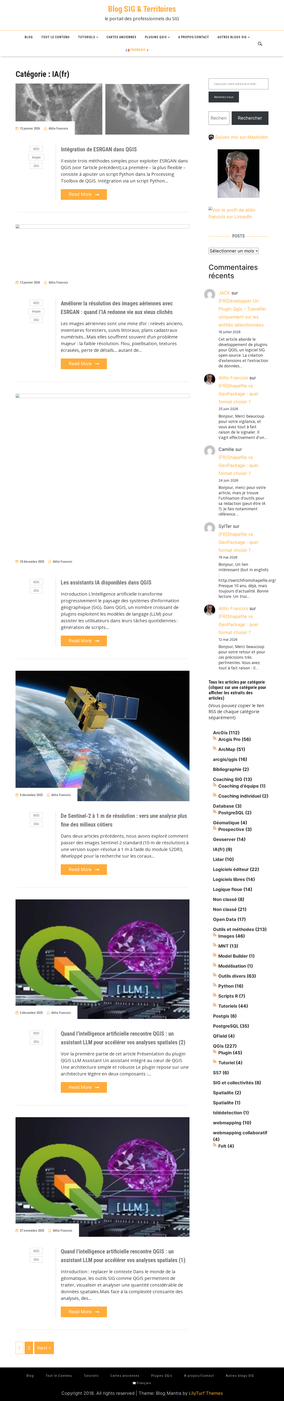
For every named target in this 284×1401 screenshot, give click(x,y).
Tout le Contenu (55, 37)
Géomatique (226, 822)
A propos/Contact (193, 37)
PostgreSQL (231, 812)
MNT (223, 946)
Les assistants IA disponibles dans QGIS (106, 582)
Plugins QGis (156, 37)
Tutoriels (86, 37)
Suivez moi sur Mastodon (241, 137)
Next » (44, 1348)
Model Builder (233, 956)
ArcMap (226, 749)
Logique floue (227, 889)
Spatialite (223, 1092)
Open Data (224, 919)
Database (223, 806)
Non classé (225, 899)
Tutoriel (226, 1062)
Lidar (218, 859)
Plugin (225, 1052)
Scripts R (228, 996)
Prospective (231, 829)
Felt (222, 1146)
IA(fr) (36, 149)
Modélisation (232, 966)
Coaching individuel (239, 796)
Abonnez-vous (224, 97)
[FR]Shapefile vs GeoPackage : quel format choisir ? (238, 393)
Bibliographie (227, 769)
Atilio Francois (58, 128)
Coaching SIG (227, 779)
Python (226, 986)
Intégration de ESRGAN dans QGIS (99, 149)
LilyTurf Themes (206, 1393)
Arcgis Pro (229, 739)
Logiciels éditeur (231, 869)
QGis (36, 166)
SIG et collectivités (233, 1082)
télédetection (227, 1112)
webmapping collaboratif (240, 1132)
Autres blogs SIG (232, 37)
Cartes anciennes (121, 37)
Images (36, 157)
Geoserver (224, 839)
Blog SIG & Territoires (142, 9)
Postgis (221, 1016)
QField (220, 1036)
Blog (29, 37)
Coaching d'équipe (238, 786)
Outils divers (232, 976)
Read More (81, 194)
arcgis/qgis (225, 759)
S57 (217, 1072)
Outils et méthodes (233, 929)
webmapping (227, 1122)
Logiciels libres (229, 879)
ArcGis (220, 732)
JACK (224, 293)
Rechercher (250, 118)
